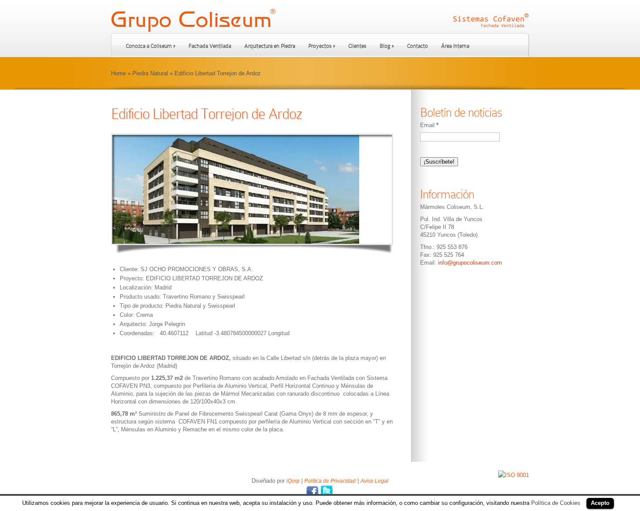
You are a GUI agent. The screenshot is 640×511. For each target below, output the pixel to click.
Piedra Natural (150, 73)
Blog (387, 46)
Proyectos (321, 46)
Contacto (417, 46)
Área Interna (455, 46)
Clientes (357, 46)
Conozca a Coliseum (150, 46)
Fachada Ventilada (210, 46)
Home (118, 73)
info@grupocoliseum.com (470, 262)
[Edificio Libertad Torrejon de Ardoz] (252, 189)
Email (429, 125)
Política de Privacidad (330, 481)
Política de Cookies (555, 503)
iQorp (293, 481)
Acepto (600, 503)
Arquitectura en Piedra (269, 46)
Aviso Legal (374, 481)
